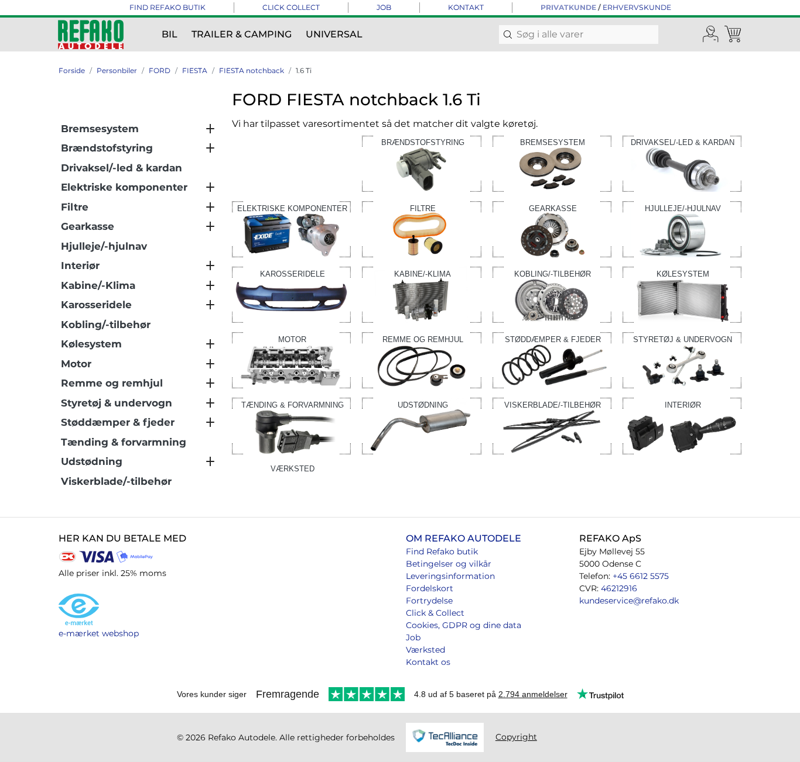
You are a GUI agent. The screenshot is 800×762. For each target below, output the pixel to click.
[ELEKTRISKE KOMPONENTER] (291, 228)
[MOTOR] (291, 359)
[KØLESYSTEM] (682, 293)
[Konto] (711, 34)
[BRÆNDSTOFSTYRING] (421, 162)
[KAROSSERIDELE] (291, 293)
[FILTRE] (421, 228)
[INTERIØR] (682, 425)
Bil (169, 34)
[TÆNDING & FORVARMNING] (291, 425)
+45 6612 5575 (641, 576)
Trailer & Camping (242, 34)
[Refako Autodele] (91, 34)
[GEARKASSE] (552, 228)
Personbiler (117, 70)
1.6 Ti (304, 70)
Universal (334, 34)
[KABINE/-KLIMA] (421, 293)
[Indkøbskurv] (733, 34)
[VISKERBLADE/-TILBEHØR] (552, 425)
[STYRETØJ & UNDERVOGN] (682, 359)
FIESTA (194, 70)
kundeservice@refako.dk (629, 600)
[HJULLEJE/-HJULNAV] (682, 228)
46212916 (619, 588)
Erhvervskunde (637, 7)
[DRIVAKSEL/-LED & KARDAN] (682, 162)
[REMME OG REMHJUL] (421, 359)
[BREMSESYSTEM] (552, 162)
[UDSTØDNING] (421, 425)
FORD (159, 70)
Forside (72, 70)
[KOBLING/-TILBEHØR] (552, 293)
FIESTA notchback (251, 70)
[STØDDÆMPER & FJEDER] (552, 359)
